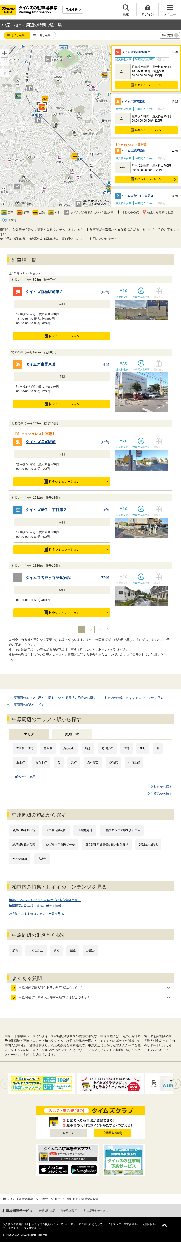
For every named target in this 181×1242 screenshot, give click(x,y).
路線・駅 (72, 734)
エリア (29, 734)
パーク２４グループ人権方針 (20, 1228)
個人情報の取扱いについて (47, 1224)
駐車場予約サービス (96, 1210)
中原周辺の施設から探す (79, 698)
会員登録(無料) (112, 1133)
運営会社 (129, 1224)
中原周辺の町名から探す (28, 704)
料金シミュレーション (148, 85)
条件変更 (169, 35)
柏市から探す (163, 786)
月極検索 (71, 9)
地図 (18, 35)
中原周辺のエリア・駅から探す (32, 698)
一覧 (44, 35)
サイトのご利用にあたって (86, 1224)
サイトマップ (113, 1224)
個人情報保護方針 (13, 1224)
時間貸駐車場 (47, 1210)
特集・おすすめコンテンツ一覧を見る (37, 913)
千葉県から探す (161, 793)
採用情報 (147, 1224)
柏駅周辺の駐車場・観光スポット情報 (35, 905)
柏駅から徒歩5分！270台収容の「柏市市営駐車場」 (45, 900)
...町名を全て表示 (24, 776)
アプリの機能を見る (75, 1159)
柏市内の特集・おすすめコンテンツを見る (134, 698)
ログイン (68, 1133)
